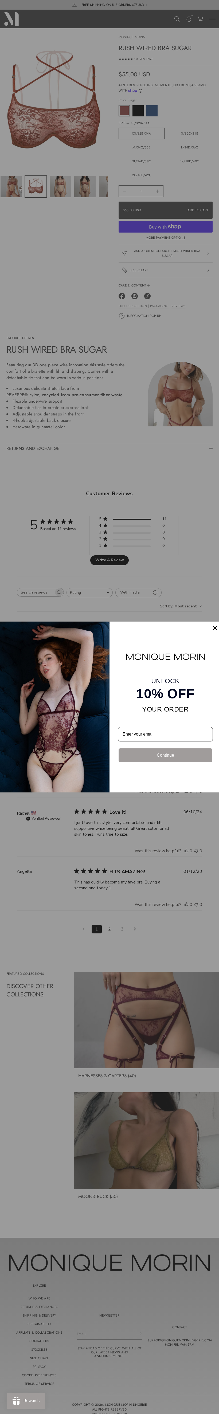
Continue (165, 755)
